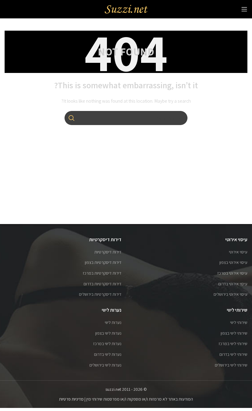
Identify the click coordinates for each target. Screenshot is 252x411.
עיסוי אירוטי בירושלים (230, 294)
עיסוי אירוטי (238, 252)
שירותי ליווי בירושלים (231, 365)
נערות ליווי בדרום (107, 354)
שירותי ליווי (238, 322)
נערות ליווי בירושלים (105, 365)
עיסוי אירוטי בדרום (232, 284)
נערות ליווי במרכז (107, 343)
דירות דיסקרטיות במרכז (102, 273)
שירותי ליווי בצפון (234, 333)
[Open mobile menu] (244, 9)
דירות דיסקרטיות (107, 252)
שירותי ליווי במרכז (233, 343)
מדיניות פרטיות (71, 399)
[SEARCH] (72, 118)
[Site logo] (126, 9)
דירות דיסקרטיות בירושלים (100, 294)
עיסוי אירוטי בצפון (233, 262)
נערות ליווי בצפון (108, 333)
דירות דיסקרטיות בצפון (103, 262)
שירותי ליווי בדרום (233, 354)
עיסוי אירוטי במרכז (232, 273)
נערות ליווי (113, 322)
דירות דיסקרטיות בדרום (102, 284)
